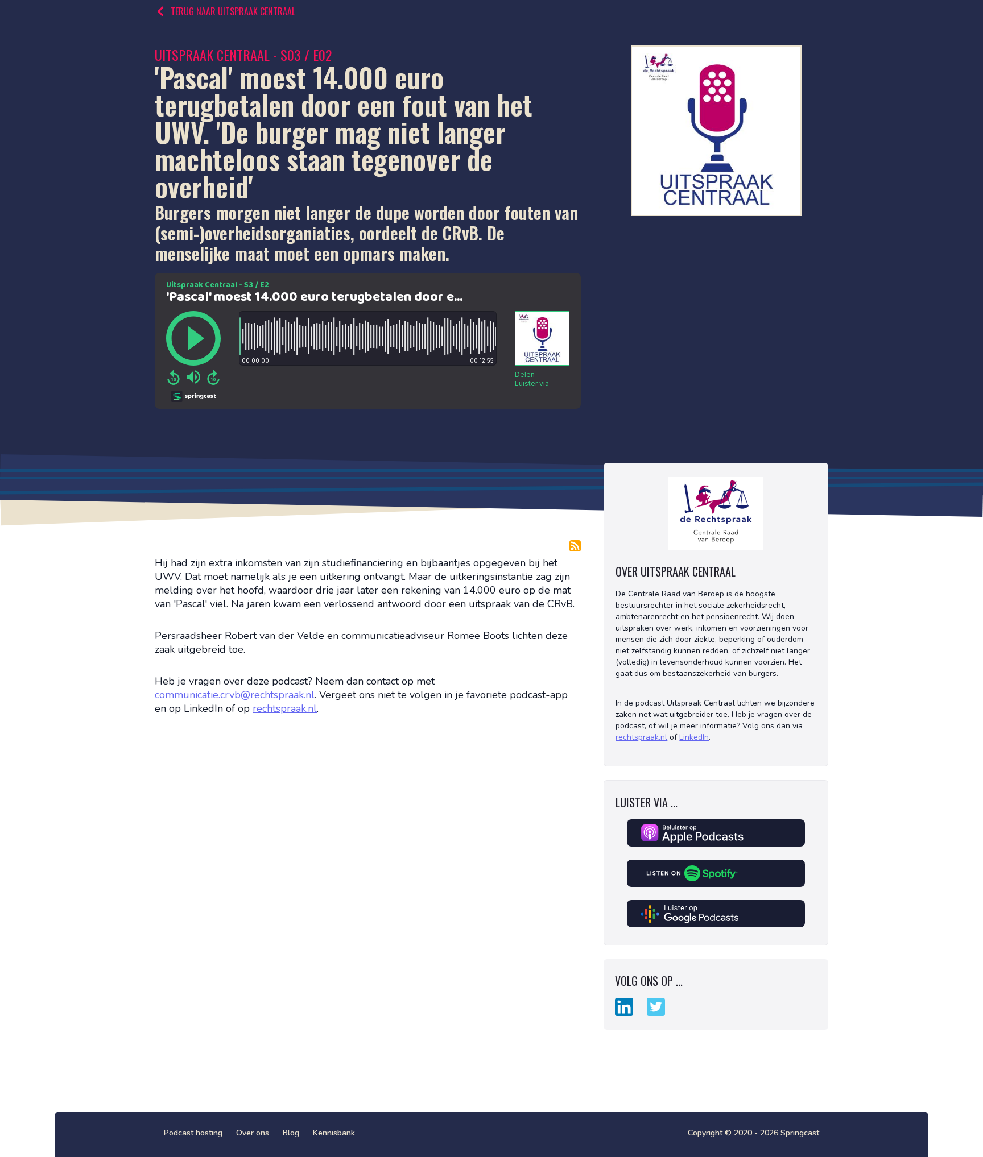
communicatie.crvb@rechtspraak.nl (235, 695)
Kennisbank (334, 1132)
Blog (291, 1132)
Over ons (252, 1132)
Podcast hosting (193, 1132)
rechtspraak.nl (285, 708)
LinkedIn (694, 737)
